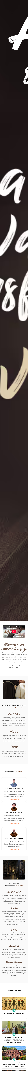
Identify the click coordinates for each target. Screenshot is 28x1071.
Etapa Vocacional (14, 892)
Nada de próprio (14, 714)
